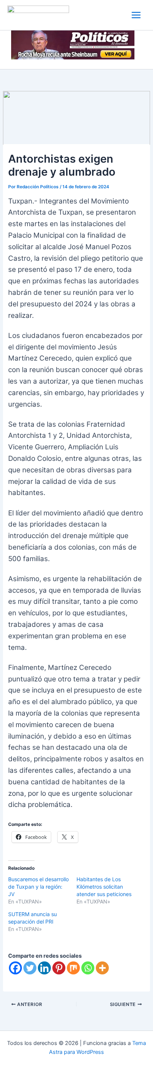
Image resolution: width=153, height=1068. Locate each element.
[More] (102, 967)
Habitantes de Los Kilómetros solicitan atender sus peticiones (103, 886)
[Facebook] (15, 967)
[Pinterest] (58, 967)
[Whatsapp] (87, 967)
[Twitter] (29, 967)
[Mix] (73, 967)
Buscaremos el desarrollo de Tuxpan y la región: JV (38, 886)
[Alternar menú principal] (136, 15)
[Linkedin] (44, 967)
